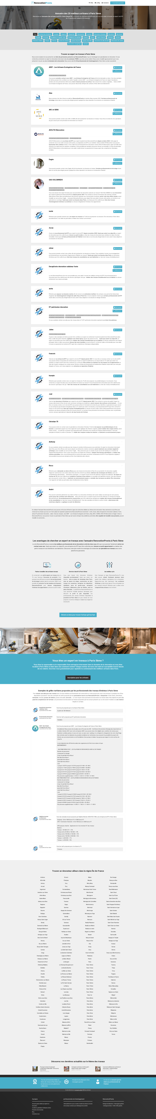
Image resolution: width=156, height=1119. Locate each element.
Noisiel (89, 934)
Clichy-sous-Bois (42, 998)
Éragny (42, 1046)
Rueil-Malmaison (113, 889)
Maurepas (66, 1040)
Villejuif (113, 995)
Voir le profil (118, 67)
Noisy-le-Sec (90, 940)
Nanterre (90, 916)
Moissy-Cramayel (89, 886)
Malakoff (66, 1028)
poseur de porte (76, 40)
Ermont (66, 877)
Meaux (66, 1043)
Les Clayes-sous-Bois (66, 989)
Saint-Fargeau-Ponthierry (113, 904)
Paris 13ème (90, 974)
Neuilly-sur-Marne (89, 925)
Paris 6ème (90, 1010)
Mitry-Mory (90, 883)
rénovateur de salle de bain (101, 40)
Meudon (90, 880)
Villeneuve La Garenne (113, 1001)
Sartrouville (113, 934)
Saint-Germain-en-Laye (113, 907)
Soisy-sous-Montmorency (113, 952)
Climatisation (80, 34)
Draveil (42, 1034)
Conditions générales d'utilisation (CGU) (41, 1107)
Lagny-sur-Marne (66, 955)
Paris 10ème (90, 965)
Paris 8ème (90, 1016)
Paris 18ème (90, 989)
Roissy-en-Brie (113, 880)
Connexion (106, 2)
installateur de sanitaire (74, 37)
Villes (91, 2)
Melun (89, 877)
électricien (119, 34)
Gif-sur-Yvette (66, 919)
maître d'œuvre (101, 37)
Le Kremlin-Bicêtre (66, 968)
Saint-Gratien (113, 910)
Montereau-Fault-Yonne (90, 889)
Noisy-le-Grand (90, 937)
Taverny (113, 965)
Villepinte (113, 1013)
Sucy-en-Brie (113, 958)
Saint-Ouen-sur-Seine (113, 925)
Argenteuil (42, 889)
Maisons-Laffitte (66, 1025)
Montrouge (90, 910)
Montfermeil (90, 892)
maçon (92, 37)
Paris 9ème (90, 1019)
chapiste (63, 34)
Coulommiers (42, 1016)
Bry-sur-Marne (42, 943)
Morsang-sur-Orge (90, 913)
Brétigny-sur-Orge (42, 934)
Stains (113, 955)
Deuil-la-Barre (42, 1028)
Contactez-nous (36, 1114)
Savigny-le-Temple (113, 937)
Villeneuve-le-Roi (113, 1004)
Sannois (113, 928)
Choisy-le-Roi (42, 989)
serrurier (85, 44)
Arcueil (42, 886)
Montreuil (89, 907)
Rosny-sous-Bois (113, 886)
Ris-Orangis (113, 877)
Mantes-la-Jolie (66, 1031)
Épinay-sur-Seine (42, 1043)
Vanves (113, 983)
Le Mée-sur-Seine (66, 971)
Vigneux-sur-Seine (113, 992)
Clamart (43, 992)
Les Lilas (66, 992)
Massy (66, 1037)
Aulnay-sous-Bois (42, 901)
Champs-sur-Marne (43, 958)
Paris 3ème (90, 1004)
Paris (89, 961)
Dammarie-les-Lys (42, 1025)
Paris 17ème (90, 986)
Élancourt (42, 1040)
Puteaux (90, 1040)
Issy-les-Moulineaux (66, 937)
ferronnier (45, 37)
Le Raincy (66, 986)
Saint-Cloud (113, 892)
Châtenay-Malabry (42, 965)
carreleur (56, 34)
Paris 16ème (90, 983)
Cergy (42, 952)
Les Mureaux (66, 995)
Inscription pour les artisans (78, 678)
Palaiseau (89, 955)
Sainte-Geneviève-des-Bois (113, 901)
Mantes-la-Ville (66, 1034)
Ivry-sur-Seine (66, 940)
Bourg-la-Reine (43, 931)
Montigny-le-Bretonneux (89, 898)
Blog (33, 1111)
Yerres (113, 1034)
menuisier (110, 37)
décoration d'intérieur (100, 34)
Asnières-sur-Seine (43, 892)
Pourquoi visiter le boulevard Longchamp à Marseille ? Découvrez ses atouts (49, 1068)
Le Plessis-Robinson (66, 977)
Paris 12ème (90, 971)
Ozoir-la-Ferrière (90, 952)
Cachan (43, 949)
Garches (66, 907)
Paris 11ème (90, 968)
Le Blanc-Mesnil (66, 958)
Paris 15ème (90, 980)
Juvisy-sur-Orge (66, 946)
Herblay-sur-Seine (66, 931)
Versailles (113, 989)
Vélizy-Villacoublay (113, 986)
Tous (35, 34)
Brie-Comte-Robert (43, 937)
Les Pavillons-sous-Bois (66, 998)
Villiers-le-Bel (113, 1019)
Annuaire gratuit (35, 1103)
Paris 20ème (90, 998)
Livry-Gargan (66, 1013)
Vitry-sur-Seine (113, 1031)
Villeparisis (113, 1010)
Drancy (43, 1031)
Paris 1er (90, 995)
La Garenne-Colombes (66, 952)
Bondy (42, 922)
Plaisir (89, 1025)
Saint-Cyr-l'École (113, 895)
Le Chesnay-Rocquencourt (66, 965)
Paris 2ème (90, 1001)
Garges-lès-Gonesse (66, 910)
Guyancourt (66, 928)
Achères (42, 877)
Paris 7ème (90, 1013)
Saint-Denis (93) (113, 898)
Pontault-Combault (90, 1031)
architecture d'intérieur (45, 34)
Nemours (89, 919)
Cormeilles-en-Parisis (42, 1013)
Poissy (90, 1028)
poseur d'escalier (87, 40)
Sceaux (113, 943)
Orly (90, 943)
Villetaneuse (113, 1016)
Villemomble (113, 998)
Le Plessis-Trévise (66, 980)
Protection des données (37, 1109)
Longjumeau (66, 1019)
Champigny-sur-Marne (43, 955)
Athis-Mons (43, 895)
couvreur (89, 34)
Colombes (42, 1001)
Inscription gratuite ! (118, 3)
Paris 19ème (90, 992)
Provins (90, 1037)
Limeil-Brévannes (66, 1010)
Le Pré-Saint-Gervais (66, 983)
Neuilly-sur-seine (89, 928)
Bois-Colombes (43, 916)
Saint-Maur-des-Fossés (113, 916)
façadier (38, 37)
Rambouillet (90, 1043)
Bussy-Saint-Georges (42, 946)
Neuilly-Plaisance (89, 922)
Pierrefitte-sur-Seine (89, 1022)
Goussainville (66, 925)
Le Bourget (66, 961)
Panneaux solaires (38, 40)
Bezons (43, 910)
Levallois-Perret (66, 1004)
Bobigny (43, 913)
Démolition (111, 34)
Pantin (89, 958)
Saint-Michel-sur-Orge (113, 919)
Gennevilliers (66, 913)
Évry (66, 886)
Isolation (85, 37)
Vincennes (113, 1025)
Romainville (113, 883)
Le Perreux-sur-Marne (66, 974)
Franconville (66, 898)
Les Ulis (66, 1001)
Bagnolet (42, 907)
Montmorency (90, 904)
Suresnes (113, 961)
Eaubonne (42, 1037)
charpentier (71, 34)
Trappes (113, 974)
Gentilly (66, 916)
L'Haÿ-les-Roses (66, 1007)
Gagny (66, 904)
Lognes (66, 1016)
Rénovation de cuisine (117, 40)
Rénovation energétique (74, 44)
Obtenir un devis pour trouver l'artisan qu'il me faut (78, 615)
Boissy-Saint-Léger (43, 919)
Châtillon (42, 968)
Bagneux (42, 904)
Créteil (42, 1022)
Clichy (42, 995)
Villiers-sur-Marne (113, 1022)
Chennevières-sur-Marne (42, 980)
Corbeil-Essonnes (42, 1010)
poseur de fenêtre (64, 40)
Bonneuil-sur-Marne (43, 925)
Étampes (66, 880)
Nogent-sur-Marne (90, 931)
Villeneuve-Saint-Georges (113, 1007)
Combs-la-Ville (42, 1004)
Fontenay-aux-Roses (66, 892)
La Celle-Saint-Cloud (66, 949)
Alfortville (42, 880)
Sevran (113, 946)
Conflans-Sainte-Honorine (42, 1007)
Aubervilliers (42, 898)
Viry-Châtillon (113, 1028)
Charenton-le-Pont (43, 961)
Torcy (113, 971)
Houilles (66, 934)
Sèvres (113, 949)
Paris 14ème (90, 977)
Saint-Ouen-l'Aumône (113, 922)
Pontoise (89, 1034)
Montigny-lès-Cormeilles (89, 901)
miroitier (118, 37)
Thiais (113, 968)
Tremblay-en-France (113, 977)
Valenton (113, 980)
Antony (43, 883)
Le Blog (98, 2)
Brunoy (43, 940)
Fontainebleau (66, 889)
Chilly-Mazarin (42, 986)
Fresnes (66, 901)
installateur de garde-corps (58, 37)
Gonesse (66, 922)
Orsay (89, 946)
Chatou (43, 971)
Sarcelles (113, 931)
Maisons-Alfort (66, 1022)
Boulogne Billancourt (42, 928)
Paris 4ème (90, 1007)
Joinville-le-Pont (66, 943)
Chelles (43, 977)
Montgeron (90, 895)
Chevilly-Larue (42, 983)
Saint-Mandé (113, 913)
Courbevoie (43, 1019)
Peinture (54, 40)
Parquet (47, 40)
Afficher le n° (117, 71)
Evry (66, 883)
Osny (89, 949)
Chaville (43, 974)
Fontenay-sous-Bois (66, 895)
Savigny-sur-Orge (113, 940)
